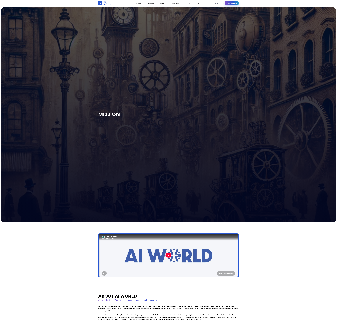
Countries (150, 3)
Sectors (162, 3)
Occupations (176, 3)
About (199, 3)
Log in (216, 3)
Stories (138, 3)
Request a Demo (232, 3)
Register (221, 3)
